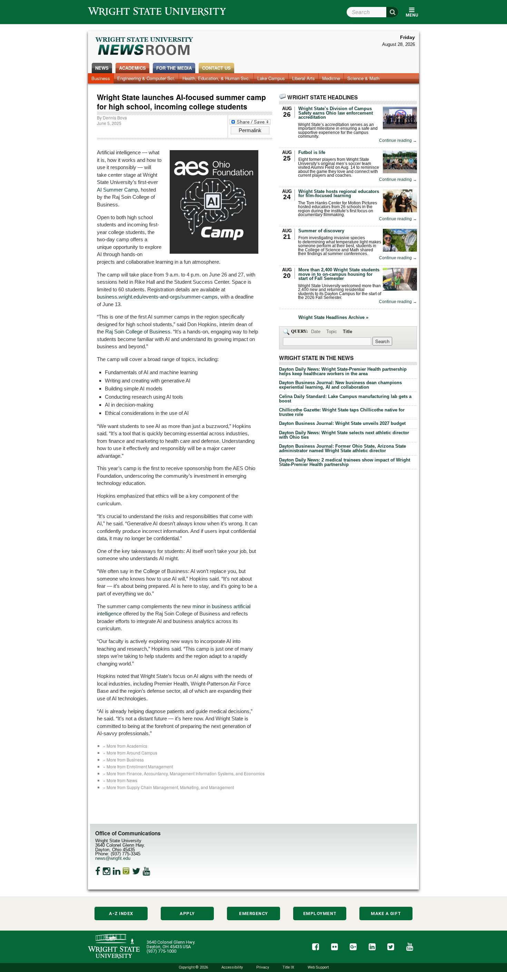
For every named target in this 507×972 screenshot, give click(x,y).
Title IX (288, 967)
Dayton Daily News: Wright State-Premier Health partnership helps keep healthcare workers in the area (343, 371)
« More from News (120, 780)
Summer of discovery (321, 230)
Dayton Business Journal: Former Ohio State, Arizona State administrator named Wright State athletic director (342, 448)
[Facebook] (97, 871)
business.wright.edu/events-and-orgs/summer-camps (157, 297)
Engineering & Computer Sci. (146, 78)
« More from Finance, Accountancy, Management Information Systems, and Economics (184, 773)
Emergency (253, 913)
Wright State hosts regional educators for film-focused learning (338, 193)
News (102, 68)
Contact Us (216, 68)
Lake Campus (271, 78)
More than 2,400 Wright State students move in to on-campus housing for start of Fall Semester (338, 274)
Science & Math (363, 78)
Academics (132, 68)
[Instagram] (106, 871)
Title (347, 331)
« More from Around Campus (130, 753)
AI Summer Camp (117, 190)
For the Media (174, 68)
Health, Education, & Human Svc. (216, 78)
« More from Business (123, 759)
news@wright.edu (112, 858)
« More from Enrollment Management (138, 766)
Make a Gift (386, 913)
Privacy (262, 967)
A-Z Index (121, 913)
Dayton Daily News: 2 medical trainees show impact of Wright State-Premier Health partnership (344, 462)
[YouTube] (146, 871)
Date (315, 331)
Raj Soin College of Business (137, 331)
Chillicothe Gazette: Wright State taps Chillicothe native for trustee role (342, 412)
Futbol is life (311, 152)
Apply (187, 913)
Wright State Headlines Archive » (333, 317)
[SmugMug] (126, 871)
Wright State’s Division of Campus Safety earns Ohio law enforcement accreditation (335, 113)
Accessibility (232, 967)
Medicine (331, 78)
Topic (331, 331)
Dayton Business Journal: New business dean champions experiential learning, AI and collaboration (340, 385)
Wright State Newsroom (145, 47)
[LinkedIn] (116, 871)
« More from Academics (125, 746)
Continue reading (398, 141)
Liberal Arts (303, 78)
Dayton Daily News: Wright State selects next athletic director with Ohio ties (344, 435)
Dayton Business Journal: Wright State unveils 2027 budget (342, 423)
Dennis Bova (115, 117)
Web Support (318, 967)
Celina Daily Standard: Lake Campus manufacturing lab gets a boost (345, 399)
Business (100, 78)
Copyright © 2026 (193, 967)
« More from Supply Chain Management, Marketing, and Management (168, 787)
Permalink (250, 130)
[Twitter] (136, 871)
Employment (320, 913)
